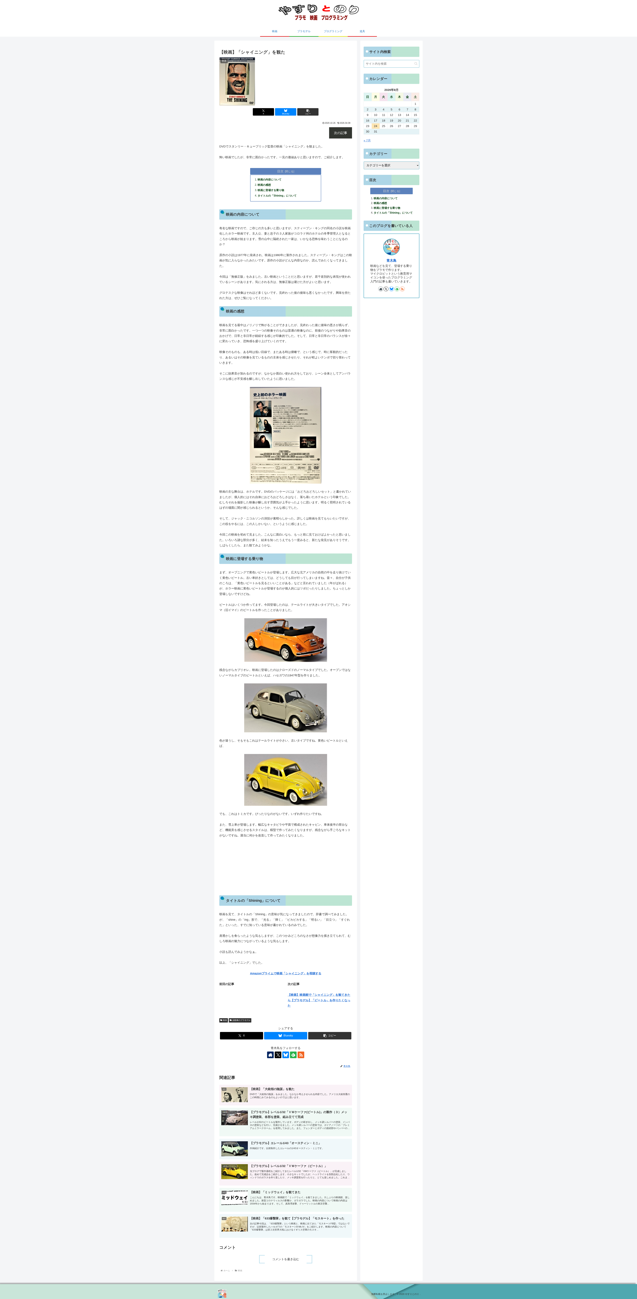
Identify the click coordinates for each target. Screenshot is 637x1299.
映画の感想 (264, 184)
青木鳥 (391, 260)
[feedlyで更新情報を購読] (293, 1055)
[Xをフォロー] (278, 1055)
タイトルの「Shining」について (277, 195)
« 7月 (367, 140)
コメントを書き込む (285, 1259)
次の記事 (340, 133)
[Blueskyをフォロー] (285, 1055)
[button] (307, 112)
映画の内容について (270, 179)
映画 (225, 1020)
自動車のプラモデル (241, 1020)
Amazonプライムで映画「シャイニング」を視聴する (285, 973)
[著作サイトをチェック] (270, 1055)
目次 (280, 171)
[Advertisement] (285, 867)
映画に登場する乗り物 (271, 190)
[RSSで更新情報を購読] (301, 1055)
